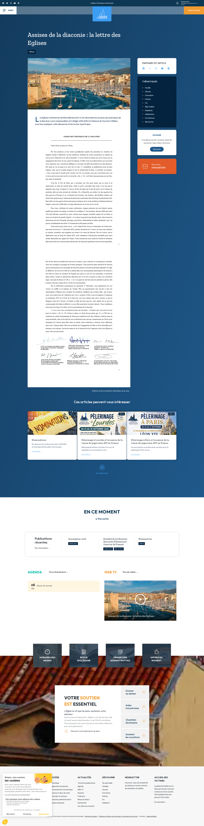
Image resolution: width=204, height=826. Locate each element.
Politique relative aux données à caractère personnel (118, 816)
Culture (148, 99)
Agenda (80, 786)
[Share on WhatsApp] (156, 68)
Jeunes (148, 92)
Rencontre (149, 122)
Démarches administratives (60, 800)
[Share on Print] (168, 68)
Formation (149, 95)
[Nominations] (52, 423)
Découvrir (157, 149)
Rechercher (82, 803)
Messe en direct (84, 800)
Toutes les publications (86, 783)
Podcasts (81, 796)
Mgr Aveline (149, 107)
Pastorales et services (58, 796)
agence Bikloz (152, 816)
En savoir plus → (160, 802)
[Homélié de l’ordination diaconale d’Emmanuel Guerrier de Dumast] (116, 543)
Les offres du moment (86, 806)
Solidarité (149, 110)
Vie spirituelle (107, 783)
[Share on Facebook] (143, 68)
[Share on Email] (162, 68)
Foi (146, 103)
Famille (148, 88)
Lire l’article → (37, 451)
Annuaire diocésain (57, 803)
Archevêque (54, 783)
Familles (105, 786)
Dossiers (81, 793)
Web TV (80, 790)
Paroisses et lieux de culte (60, 793)
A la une (125, 391)
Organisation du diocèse (59, 786)
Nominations (39, 440)
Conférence (150, 118)
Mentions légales (91, 816)
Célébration (149, 114)
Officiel (31, 52)
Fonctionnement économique (61, 790)
